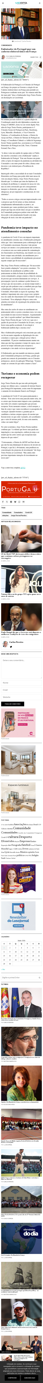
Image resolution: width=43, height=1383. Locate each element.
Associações (20, 824)
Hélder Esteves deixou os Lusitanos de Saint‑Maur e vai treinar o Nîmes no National (20, 1178)
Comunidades (6, 45)
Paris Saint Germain (7, 855)
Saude (3, 858)
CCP (39, 824)
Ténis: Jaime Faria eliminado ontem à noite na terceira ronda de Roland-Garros (19, 1328)
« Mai (3, 969)
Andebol (10, 824)
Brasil (35, 825)
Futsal (32, 845)
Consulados (18, 512)
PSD (27, 855)
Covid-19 (28, 512)
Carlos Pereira (15, 56)
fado (9, 845)
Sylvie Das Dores (9, 1104)
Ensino (33, 841)
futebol (25, 845)
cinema (10, 829)
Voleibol (13, 858)
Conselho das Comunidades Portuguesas (30, 833)
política (20, 855)
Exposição (4, 845)
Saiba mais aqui (29, 1378)
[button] (39, 977)
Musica (23, 852)
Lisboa (20, 849)
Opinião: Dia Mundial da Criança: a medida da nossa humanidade (20, 1102)
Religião (35, 856)
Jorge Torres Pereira (18, 515)
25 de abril (4, 824)
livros (25, 849)
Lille (16, 849)
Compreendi (12, 1378)
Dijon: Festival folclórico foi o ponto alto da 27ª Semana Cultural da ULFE (20, 1215)
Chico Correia (8, 1218)
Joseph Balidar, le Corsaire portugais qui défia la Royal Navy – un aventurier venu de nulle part (20, 1291)
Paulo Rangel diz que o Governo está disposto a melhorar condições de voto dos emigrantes (21, 633)
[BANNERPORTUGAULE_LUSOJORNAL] (21, 489)
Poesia (14, 855)
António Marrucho (10, 1061)
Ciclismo (4, 829)
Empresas (25, 841)
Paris (37, 852)
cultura (13, 837)
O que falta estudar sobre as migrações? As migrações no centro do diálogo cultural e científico (20, 1058)
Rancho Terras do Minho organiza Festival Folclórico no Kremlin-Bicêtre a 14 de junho (20, 1141)
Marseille (12, 852)
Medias (18, 852)
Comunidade (6, 512)
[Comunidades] (21, 109)
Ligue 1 (11, 849)
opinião (31, 852)
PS (25, 855)
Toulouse (8, 858)
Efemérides (7, 841)
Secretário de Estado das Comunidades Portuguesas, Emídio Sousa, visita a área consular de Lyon (21, 1019)
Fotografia (16, 845)
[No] (40, 1372)
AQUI (23, 467)
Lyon (7, 852)
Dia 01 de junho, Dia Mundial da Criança (13, 1255)
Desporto (25, 837)
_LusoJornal (8, 1144)
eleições (5, 515)
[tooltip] (2, 501)
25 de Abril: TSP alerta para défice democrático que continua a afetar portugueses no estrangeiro (21, 556)
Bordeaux (30, 824)
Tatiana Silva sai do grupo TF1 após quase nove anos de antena (21, 595)
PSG (30, 855)
